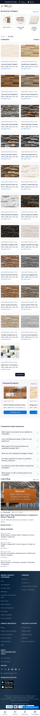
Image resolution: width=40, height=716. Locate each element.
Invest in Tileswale (28, 590)
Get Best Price (15, 412)
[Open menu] (2, 6)
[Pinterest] (9, 669)
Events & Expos (6, 638)
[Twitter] (5, 669)
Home (3, 36)
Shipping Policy (27, 634)
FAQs (2, 645)
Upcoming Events (7, 634)
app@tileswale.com (10, 673)
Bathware (4, 592)
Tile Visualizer (5, 661)
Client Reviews (6, 641)
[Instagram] (19, 669)
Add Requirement (32, 707)
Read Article (6, 525)
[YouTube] (16, 669)
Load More (20, 375)
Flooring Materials (7, 608)
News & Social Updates (9, 631)
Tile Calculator (6, 658)
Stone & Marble (6, 618)
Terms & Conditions (28, 641)
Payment (24, 638)
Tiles (2, 581)
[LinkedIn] (12, 669)
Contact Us (25, 583)
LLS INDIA (31, 697)
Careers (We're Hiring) (29, 586)
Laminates (4, 611)
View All (35, 12)
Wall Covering (5, 604)
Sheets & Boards (6, 615)
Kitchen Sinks (5, 588)
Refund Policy (26, 631)
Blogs (3, 627)
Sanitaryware (5, 585)
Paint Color (4, 601)
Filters (36, 40)
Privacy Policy (26, 627)
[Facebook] (2, 669)
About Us (25, 579)
